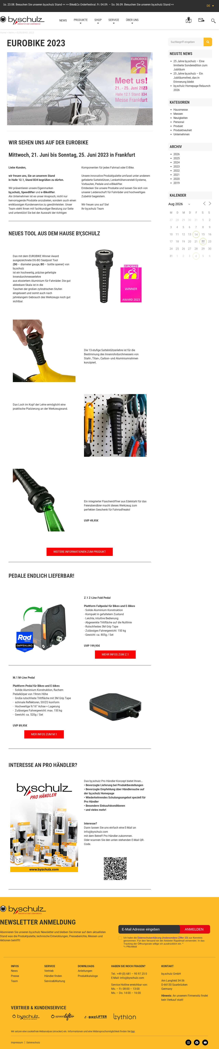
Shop (98, 20)
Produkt (178, 126)
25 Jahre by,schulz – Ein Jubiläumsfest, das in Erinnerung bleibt (188, 77)
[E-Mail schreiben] (201, 20)
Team (14, 981)
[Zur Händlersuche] (189, 20)
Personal (178, 122)
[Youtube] (205, 1042)
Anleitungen (85, 970)
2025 (176, 158)
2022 (176, 170)
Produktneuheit (182, 130)
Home (3, 32)
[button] (213, 20)
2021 (176, 174)
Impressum (17, 1042)
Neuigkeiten (180, 118)
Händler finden (53, 976)
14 (196, 234)
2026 (176, 154)
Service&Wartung (54, 981)
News (63, 20)
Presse (15, 976)
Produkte (81, 20)
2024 (176, 162)
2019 (176, 183)
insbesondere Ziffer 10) (175, 937)
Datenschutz (33, 1042)
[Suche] (208, 42)
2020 (176, 179)
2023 (176, 166)
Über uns (132, 20)
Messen (178, 113)
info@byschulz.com (96, 831)
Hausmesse (180, 109)
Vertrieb (49, 970)
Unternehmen (181, 134)
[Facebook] (197, 1042)
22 (203, 241)
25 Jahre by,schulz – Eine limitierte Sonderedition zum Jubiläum (190, 65)
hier (133, 1031)
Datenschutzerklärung (149, 937)
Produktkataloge (88, 976)
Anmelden (194, 929)
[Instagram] (188, 1042)
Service (113, 20)
